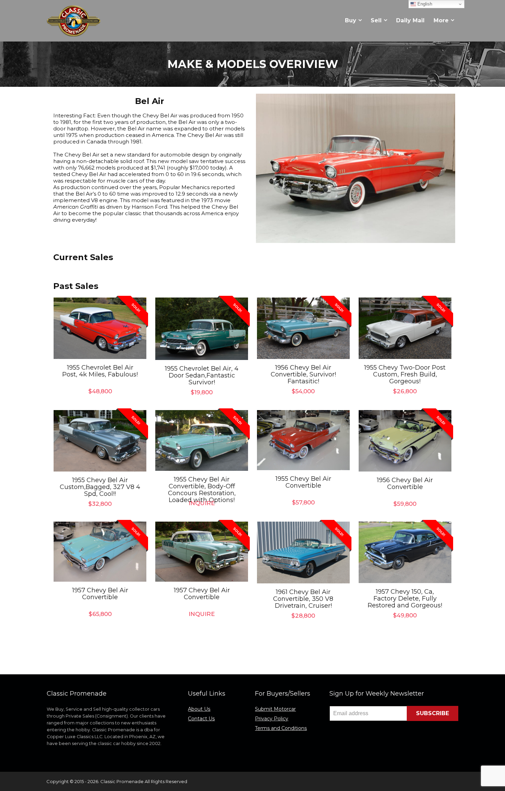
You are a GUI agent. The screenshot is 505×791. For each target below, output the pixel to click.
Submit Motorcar (275, 709)
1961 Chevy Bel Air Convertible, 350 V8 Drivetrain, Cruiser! (303, 598)
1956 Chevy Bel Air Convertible (405, 483)
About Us (199, 709)
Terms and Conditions (281, 728)
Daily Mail (410, 20)
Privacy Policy (271, 719)
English (424, 4)
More (441, 20)
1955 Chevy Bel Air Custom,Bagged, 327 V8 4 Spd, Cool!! (100, 487)
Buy (350, 20)
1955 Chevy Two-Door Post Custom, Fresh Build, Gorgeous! (405, 374)
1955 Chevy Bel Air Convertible (303, 482)
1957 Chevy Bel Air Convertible (100, 593)
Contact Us (201, 719)
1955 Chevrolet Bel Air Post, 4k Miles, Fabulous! (100, 371)
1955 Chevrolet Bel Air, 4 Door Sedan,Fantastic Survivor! (201, 375)
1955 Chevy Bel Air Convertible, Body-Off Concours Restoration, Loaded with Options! (202, 490)
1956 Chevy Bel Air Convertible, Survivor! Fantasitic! (303, 374)
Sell (376, 20)
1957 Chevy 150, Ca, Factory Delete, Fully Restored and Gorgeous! (405, 598)
